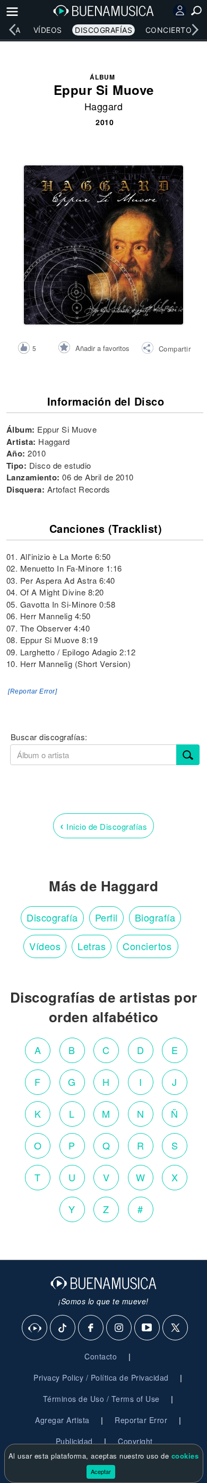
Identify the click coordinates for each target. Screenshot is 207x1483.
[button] (166, 349)
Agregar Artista (62, 1420)
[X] (175, 1328)
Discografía (52, 917)
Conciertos (171, 29)
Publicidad (74, 1441)
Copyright (135, 1441)
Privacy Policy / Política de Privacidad (101, 1377)
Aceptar (101, 1471)
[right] (194, 29)
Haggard (103, 106)
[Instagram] (119, 1328)
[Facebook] (91, 1328)
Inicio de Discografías (103, 825)
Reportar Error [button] (141, 1420)
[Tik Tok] (63, 1328)
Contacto (100, 1356)
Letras (91, 946)
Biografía (155, 917)
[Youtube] (147, 1328)
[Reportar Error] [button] (32, 691)
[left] (12, 29)
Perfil (106, 917)
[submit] (188, 754)
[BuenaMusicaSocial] (35, 1328)
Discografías (103, 29)
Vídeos (47, 29)
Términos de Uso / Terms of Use (101, 1398)
